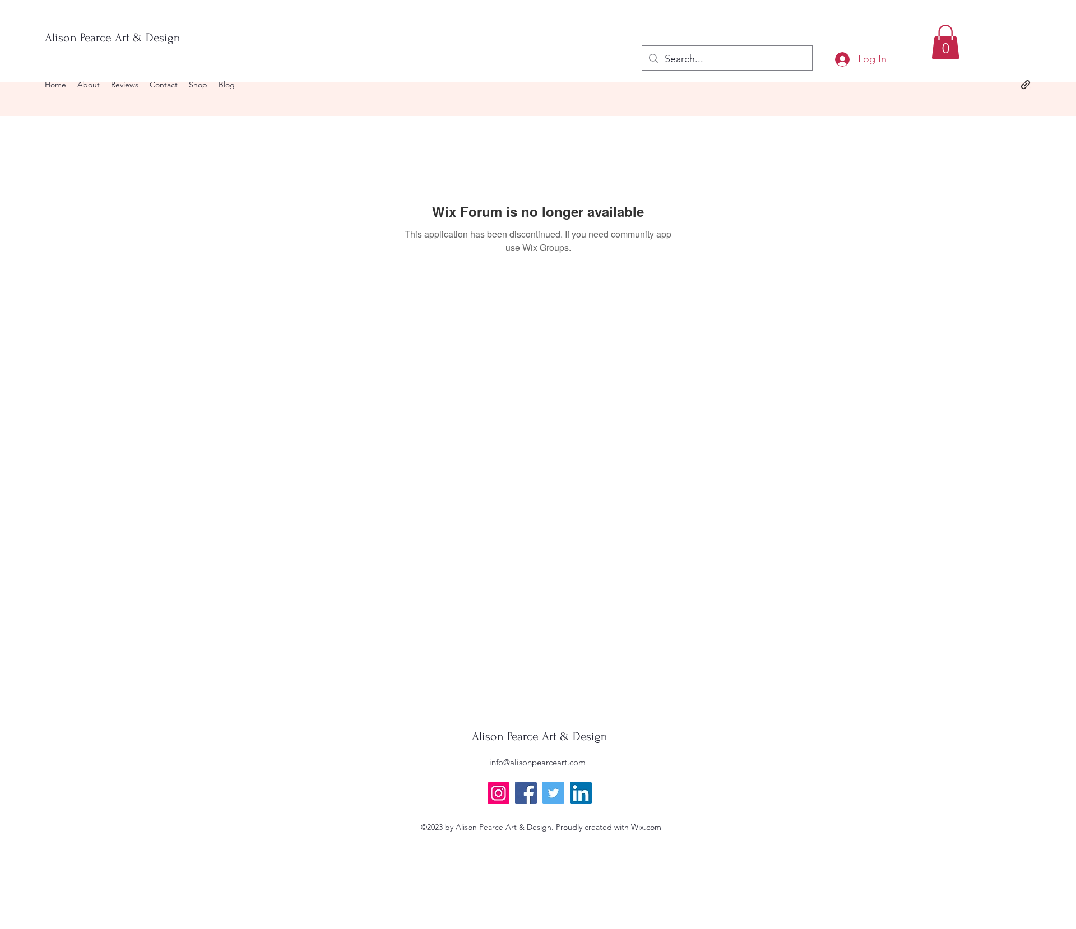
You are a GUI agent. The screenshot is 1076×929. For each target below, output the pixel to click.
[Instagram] (498, 793)
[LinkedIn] (581, 793)
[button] (945, 42)
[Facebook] (526, 793)
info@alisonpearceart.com (537, 762)
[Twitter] (553, 793)
